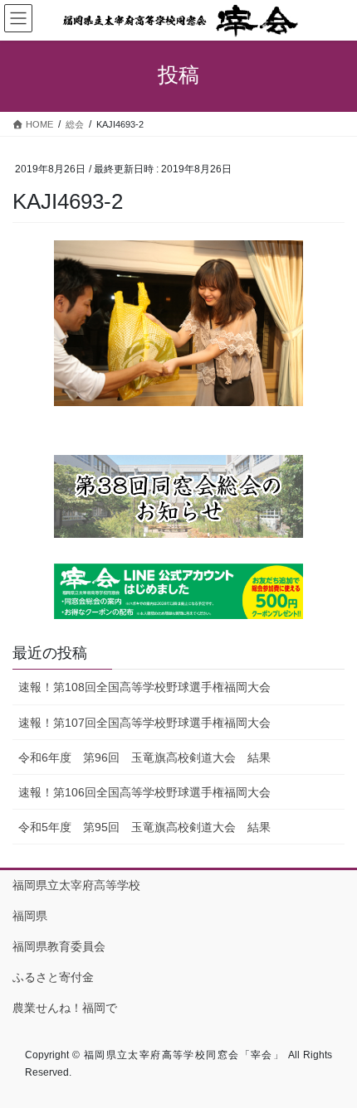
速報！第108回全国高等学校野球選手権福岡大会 (144, 687)
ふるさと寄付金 (53, 977)
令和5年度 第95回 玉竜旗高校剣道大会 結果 (144, 827)
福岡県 (29, 915)
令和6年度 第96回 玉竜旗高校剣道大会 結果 (144, 757)
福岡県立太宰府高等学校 (76, 885)
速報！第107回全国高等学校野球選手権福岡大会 (144, 722)
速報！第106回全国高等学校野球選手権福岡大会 (144, 792)
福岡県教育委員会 (58, 946)
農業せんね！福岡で (64, 1007)
